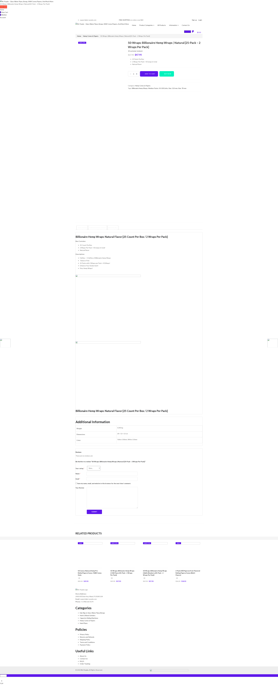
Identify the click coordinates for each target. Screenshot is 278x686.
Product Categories (146, 25)
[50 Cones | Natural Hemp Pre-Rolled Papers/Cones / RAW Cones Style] (90, 554)
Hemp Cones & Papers (90, 36)
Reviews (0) (112, 228)
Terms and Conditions (87, 642)
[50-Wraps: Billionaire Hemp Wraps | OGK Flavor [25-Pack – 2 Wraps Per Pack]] (122, 554)
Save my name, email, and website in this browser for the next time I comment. (104, 483)
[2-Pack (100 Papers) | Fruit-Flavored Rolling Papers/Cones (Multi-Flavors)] (188, 554)
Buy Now (167, 74)
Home (2, 10)
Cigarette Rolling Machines (89, 618)
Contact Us (186, 25)
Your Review (80, 488)
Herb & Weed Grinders (87, 615)
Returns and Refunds (87, 637)
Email (78, 479)
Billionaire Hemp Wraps (140, 88)
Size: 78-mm (182, 88)
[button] (198, 32)
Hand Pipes (84, 623)
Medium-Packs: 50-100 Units (158, 88)
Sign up (194, 20)
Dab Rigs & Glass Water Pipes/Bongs (92, 613)
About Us (83, 656)
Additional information (97, 228)
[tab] (82, 227)
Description (82, 228)
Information (173, 25)
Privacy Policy (84, 634)
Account (3, 17)
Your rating (80, 468)
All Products (161, 25)
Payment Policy (85, 645)
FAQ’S (82, 661)
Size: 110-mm (173, 88)
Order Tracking (85, 664)
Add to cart (150, 74)
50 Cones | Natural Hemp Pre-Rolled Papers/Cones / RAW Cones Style (90, 573)
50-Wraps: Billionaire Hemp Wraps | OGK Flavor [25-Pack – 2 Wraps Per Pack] (122, 573)
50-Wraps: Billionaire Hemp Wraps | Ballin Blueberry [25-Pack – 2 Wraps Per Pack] (155, 573)
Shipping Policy (85, 640)
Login (200, 20)
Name (78, 474)
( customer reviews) (135, 51)
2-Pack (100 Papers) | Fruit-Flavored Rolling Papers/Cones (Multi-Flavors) (188, 573)
